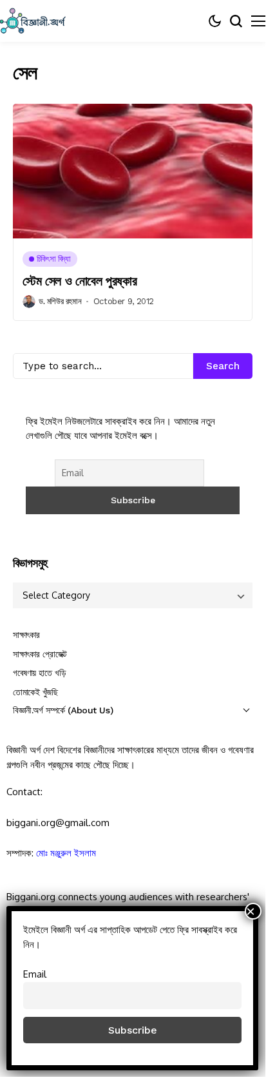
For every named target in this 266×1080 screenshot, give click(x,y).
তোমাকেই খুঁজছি (35, 692)
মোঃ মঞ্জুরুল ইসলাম (66, 853)
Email (34, 973)
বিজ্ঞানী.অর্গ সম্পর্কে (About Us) (63, 710)
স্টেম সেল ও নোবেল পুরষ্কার (80, 281)
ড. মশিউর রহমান (60, 301)
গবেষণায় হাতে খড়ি (39, 673)
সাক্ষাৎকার (26, 635)
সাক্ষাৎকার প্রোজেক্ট (40, 654)
